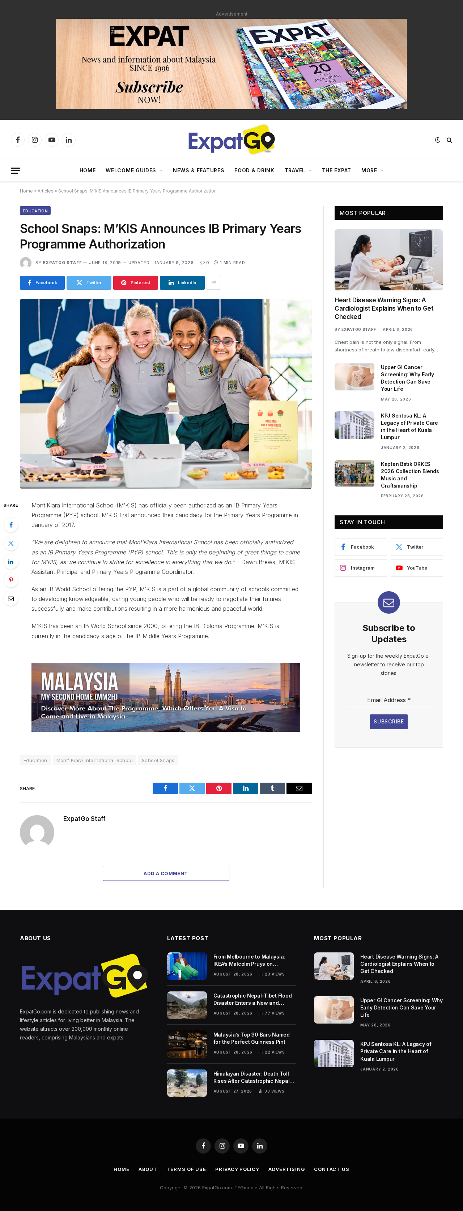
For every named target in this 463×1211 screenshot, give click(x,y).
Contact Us (331, 1169)
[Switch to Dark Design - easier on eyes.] (437, 140)
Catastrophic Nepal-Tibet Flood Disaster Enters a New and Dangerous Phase (252, 999)
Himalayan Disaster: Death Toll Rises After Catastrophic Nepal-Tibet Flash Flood (252, 1078)
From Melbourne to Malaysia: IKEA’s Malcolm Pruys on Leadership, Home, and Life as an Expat (254, 960)
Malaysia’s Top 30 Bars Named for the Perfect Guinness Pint (251, 1038)
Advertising (286, 1169)
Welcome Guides (131, 170)
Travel (295, 170)
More (369, 170)
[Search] (448, 140)
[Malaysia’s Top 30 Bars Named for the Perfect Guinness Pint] (187, 1044)
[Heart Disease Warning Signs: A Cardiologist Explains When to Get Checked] (389, 259)
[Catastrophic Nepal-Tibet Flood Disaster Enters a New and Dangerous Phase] (187, 1005)
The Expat (336, 170)
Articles (46, 191)
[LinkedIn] (11, 561)
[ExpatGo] (231, 140)
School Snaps (158, 760)
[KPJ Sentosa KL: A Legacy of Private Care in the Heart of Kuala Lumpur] (354, 425)
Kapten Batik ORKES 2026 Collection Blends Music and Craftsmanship (410, 475)
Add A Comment (166, 873)
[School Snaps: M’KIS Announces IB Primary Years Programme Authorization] (166, 394)
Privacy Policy (237, 1169)
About (148, 1169)
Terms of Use (186, 1169)
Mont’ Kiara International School (94, 760)
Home (88, 170)
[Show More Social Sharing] (214, 283)
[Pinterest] (11, 580)
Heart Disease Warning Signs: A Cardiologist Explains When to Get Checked (384, 308)
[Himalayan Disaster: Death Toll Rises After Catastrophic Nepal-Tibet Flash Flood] (187, 1083)
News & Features (199, 170)
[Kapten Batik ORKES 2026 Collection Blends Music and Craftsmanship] (354, 473)
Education (35, 210)
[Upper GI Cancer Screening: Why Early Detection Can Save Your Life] (354, 376)
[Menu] (15, 171)
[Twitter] (11, 543)
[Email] (11, 598)
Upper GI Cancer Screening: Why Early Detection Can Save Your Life (407, 378)
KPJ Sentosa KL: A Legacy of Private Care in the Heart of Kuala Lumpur (409, 426)
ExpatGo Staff (62, 262)
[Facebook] (11, 525)
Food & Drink (254, 170)
